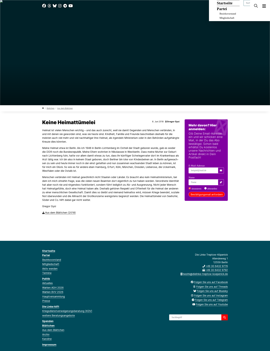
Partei (46, 255)
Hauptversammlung (53, 296)
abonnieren (196, 188)
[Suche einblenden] (256, 6)
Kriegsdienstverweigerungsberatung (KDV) (67, 310)
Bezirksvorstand (228, 13)
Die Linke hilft (50, 306)
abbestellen (212, 188)
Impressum (49, 344)
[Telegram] (65, 6)
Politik (46, 278)
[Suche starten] (224, 317)
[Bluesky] (55, 6)
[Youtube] (70, 6)
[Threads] (49, 6)
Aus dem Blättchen (65, 108)
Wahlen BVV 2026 (52, 291)
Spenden (47, 321)
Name (192, 177)
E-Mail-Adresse (197, 165)
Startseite (48, 250)
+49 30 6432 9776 (216, 266)
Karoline (47, 338)
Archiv (46, 334)
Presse (46, 300)
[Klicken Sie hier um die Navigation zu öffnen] (264, 6)
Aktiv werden (50, 268)
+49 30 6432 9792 (216, 270)
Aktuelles (47, 283)
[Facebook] (44, 6)
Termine (46, 272)
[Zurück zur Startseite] (43, 108)
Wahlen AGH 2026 (53, 287)
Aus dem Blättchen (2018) (60, 212)
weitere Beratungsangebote (58, 315)
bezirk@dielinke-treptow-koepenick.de (205, 273)
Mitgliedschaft (227, 17)
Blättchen (50, 108)
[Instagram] (60, 6)
